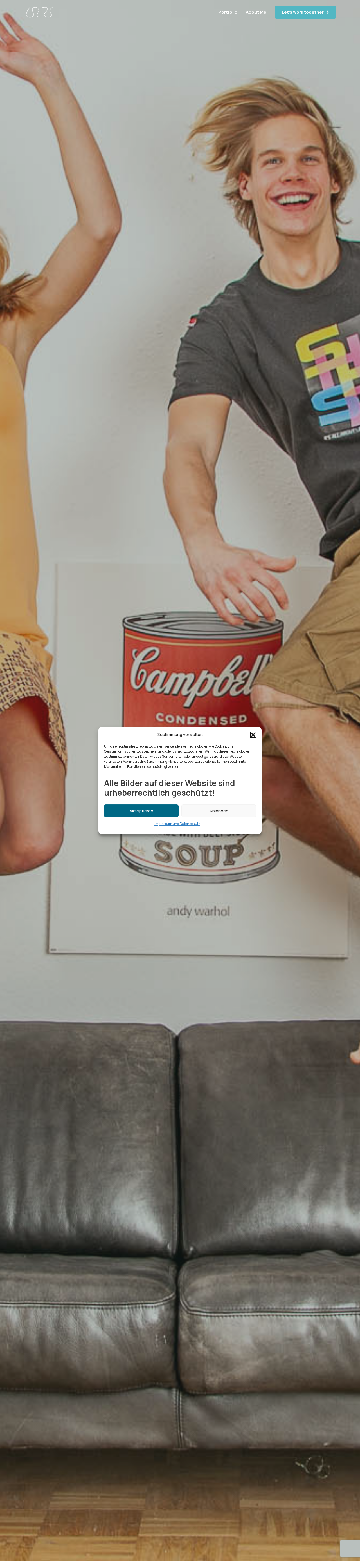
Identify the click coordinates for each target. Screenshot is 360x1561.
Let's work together (303, 12)
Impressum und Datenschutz (177, 823)
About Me (256, 12)
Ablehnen (218, 811)
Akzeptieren (141, 811)
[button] (253, 734)
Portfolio (228, 12)
